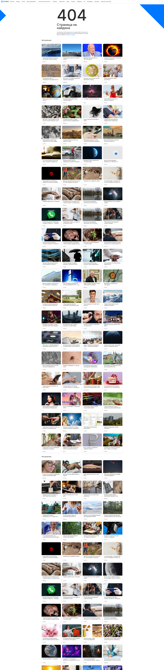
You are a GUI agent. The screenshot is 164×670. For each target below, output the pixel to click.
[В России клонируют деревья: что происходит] (92, 238)
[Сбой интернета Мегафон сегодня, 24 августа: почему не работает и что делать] (51, 238)
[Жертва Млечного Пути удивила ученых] (112, 197)
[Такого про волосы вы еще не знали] (92, 115)
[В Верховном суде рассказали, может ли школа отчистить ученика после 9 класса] (71, 443)
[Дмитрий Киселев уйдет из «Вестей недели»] (92, 53)
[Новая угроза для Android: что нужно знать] (51, 381)
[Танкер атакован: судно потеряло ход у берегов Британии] (92, 484)
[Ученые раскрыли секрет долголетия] (112, 74)
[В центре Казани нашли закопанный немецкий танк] (112, 572)
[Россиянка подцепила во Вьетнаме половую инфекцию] (71, 484)
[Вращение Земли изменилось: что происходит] (92, 156)
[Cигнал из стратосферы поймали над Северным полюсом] (92, 593)
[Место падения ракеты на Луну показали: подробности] (51, 361)
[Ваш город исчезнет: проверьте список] (51, 94)
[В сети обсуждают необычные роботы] (92, 525)
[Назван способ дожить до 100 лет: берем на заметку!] (92, 613)
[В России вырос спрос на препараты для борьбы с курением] (71, 593)
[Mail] (2, 1)
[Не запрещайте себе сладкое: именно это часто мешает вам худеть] (112, 381)
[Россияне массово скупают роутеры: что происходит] (71, 320)
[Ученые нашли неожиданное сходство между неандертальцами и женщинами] (112, 217)
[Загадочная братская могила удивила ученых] (71, 135)
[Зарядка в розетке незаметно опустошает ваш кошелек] (51, 572)
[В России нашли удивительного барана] (71, 551)
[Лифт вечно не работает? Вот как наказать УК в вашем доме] (51, 422)
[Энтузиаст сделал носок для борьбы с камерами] (112, 613)
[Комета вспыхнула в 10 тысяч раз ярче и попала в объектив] (71, 525)
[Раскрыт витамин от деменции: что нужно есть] (92, 320)
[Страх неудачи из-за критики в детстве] (92, 299)
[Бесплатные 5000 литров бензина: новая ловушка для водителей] (92, 258)
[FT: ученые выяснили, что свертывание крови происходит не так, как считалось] (51, 613)
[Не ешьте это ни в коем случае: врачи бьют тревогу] (92, 74)
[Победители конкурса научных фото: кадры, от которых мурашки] (112, 443)
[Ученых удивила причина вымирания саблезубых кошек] (71, 299)
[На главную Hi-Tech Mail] (6, 1)
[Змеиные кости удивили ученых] (92, 176)
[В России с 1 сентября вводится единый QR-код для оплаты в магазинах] (51, 340)
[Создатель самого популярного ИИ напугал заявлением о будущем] (51, 484)
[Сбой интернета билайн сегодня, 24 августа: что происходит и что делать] (112, 238)
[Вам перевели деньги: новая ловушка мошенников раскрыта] (92, 135)
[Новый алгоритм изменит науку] (112, 484)
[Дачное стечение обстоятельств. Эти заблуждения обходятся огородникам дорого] (71, 176)
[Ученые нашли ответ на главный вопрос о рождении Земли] (112, 340)
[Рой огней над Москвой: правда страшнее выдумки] (112, 551)
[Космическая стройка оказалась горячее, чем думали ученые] (92, 504)
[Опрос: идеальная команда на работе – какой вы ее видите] (92, 340)
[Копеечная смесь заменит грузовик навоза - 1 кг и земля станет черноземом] (92, 463)
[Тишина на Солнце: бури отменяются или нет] (71, 504)
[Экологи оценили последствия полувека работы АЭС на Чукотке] (112, 593)
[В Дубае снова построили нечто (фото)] (112, 320)
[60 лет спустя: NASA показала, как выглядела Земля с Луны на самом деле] (112, 654)
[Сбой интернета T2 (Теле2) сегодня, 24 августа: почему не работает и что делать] (71, 381)
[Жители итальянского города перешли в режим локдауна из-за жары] (71, 422)
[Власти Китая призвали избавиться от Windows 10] (112, 156)
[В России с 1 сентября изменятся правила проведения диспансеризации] (71, 74)
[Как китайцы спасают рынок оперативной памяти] (92, 402)
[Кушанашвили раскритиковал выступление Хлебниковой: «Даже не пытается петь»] (51, 402)
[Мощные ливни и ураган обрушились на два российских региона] (71, 156)
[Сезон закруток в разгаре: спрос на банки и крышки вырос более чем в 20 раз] (92, 381)
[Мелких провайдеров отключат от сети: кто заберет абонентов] (51, 463)
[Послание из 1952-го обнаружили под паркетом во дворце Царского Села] (51, 74)
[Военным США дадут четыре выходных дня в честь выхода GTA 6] (51, 320)
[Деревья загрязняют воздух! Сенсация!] (112, 422)
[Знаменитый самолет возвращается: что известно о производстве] (51, 593)
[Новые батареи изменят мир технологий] (71, 463)
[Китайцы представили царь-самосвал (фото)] (71, 94)
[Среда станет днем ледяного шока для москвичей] (71, 613)
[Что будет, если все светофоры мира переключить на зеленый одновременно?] (112, 463)
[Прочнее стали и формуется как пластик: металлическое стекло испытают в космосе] (51, 115)
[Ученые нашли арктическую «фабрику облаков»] (112, 299)
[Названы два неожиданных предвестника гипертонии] (112, 115)
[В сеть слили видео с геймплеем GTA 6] (71, 402)
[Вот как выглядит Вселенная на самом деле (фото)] (112, 504)
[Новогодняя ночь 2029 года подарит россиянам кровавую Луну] (51, 176)
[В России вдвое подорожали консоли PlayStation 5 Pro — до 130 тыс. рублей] (71, 279)
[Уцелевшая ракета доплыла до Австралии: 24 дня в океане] (51, 53)
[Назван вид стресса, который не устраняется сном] (71, 217)
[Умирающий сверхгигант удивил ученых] (71, 53)
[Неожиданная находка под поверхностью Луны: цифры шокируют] (51, 135)
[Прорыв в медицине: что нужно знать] (71, 361)
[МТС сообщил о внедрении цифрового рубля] (92, 443)
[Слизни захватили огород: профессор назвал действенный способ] (112, 402)
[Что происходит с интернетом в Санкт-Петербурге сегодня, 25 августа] (112, 176)
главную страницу (70, 34)
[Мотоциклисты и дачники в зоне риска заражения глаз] (112, 361)
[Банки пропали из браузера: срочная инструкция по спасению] (51, 504)
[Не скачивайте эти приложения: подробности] (112, 258)
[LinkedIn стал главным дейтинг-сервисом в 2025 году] (51, 525)
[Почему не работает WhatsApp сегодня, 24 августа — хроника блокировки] (51, 217)
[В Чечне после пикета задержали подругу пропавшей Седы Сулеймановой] (51, 551)
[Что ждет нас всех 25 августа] (92, 94)
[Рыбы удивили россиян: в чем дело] (92, 551)
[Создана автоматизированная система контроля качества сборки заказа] (51, 299)
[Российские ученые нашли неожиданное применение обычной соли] (92, 361)
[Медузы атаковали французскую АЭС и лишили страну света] (112, 525)
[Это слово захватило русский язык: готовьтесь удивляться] (51, 156)
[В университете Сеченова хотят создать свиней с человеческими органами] (71, 197)
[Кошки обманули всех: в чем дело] (71, 572)
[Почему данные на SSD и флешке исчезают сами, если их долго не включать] (71, 340)
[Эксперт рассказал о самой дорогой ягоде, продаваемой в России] (71, 115)
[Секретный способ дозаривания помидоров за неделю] (51, 443)
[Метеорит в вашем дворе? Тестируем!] (112, 279)
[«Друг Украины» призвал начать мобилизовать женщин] (92, 279)
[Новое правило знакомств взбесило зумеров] (112, 94)
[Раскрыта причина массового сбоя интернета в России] (51, 258)
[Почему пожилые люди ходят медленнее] (92, 572)
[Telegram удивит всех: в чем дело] (51, 197)
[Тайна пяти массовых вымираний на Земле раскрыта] (112, 53)
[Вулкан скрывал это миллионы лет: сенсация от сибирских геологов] (51, 279)
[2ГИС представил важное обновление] (92, 422)
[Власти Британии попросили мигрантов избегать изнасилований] (112, 135)
